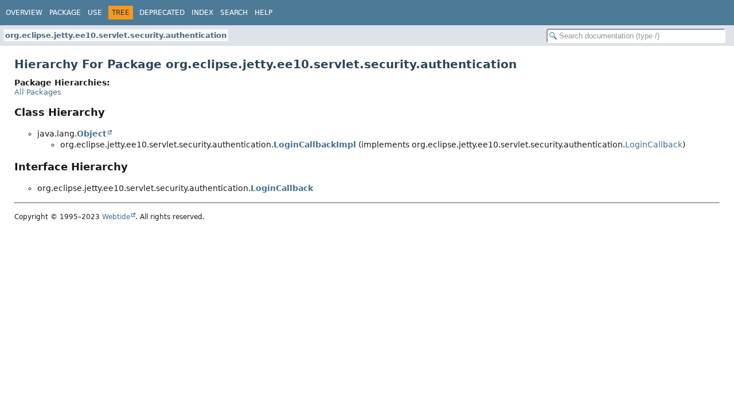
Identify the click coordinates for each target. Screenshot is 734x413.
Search (234, 13)
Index (202, 13)
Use (95, 13)
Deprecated (162, 13)
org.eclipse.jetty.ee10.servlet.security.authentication (116, 35)
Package (65, 13)
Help (263, 13)
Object (92, 133)
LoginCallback (653, 144)
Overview (24, 13)
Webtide (116, 217)
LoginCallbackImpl (315, 144)
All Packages (37, 92)
